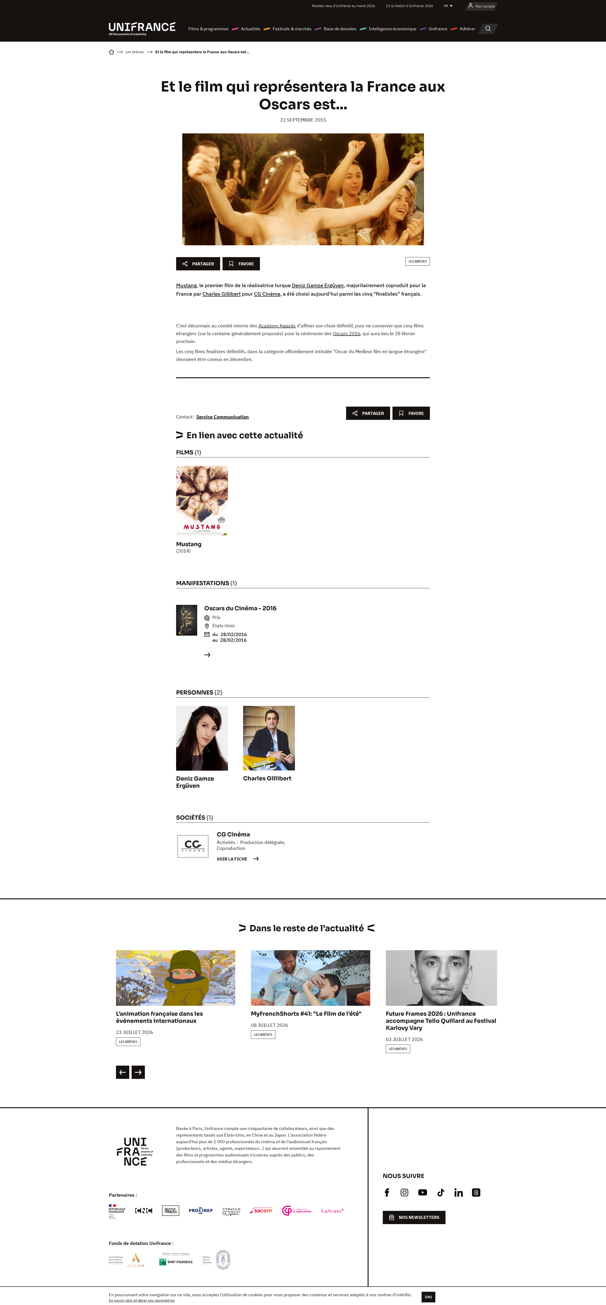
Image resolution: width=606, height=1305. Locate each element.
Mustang (186, 285)
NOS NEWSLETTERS (419, 1217)
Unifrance (438, 28)
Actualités (250, 28)
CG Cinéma (267, 293)
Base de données (340, 28)
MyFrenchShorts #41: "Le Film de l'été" (306, 1013)
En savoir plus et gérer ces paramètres (142, 1300)
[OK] (428, 1297)
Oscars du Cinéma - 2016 (240, 608)
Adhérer (467, 28)
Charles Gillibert (221, 293)
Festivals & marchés (292, 28)
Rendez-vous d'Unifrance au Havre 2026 (343, 6)
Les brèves (418, 261)
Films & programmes (208, 28)
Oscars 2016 (346, 333)
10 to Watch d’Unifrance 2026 (409, 6)
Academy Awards (277, 325)
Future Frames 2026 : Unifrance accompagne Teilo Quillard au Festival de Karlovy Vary (445, 1021)
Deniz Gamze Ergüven (318, 285)
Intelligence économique (392, 28)
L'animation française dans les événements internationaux (159, 1017)
